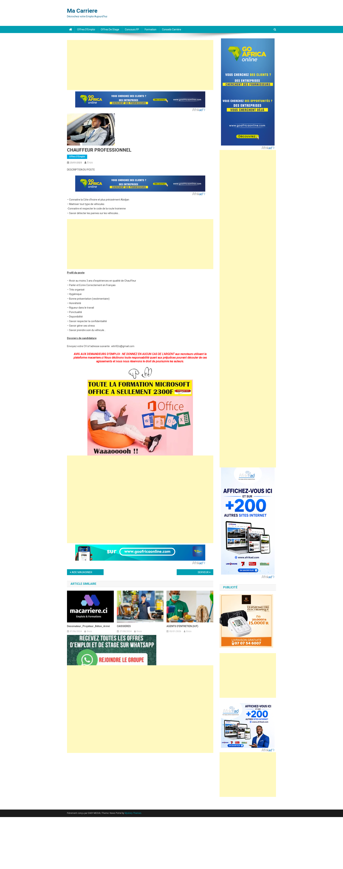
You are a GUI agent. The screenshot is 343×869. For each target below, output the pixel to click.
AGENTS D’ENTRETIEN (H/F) (182, 626)
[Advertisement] (140, 65)
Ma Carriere (82, 10)
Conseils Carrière (171, 29)
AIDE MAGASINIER (82, 572)
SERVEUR (203, 572)
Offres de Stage (110, 29)
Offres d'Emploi (77, 156)
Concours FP (132, 29)
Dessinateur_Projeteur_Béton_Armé (88, 626)
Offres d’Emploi (86, 29)
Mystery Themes (133, 813)
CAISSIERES (124, 626)
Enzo (90, 162)
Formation (150, 29)
